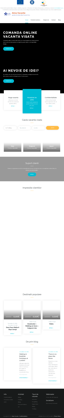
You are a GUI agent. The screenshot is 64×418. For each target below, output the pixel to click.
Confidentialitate (51, 97)
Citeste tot (9, 48)
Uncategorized (23, 374)
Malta (51, 324)
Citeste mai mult (23, 377)
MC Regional (55, 397)
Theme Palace (57, 416)
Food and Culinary (22, 404)
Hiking (19, 397)
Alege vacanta (13, 97)
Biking (19, 402)
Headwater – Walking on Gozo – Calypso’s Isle (32, 326)
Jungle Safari (35, 404)
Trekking (20, 399)
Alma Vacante (18, 13)
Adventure (34, 399)
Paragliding (35, 401)
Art (19, 406)
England (32, 146)
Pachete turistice (35, 20)
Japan (51, 146)
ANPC (5, 402)
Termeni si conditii (8, 399)
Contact (53, 20)
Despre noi (46, 20)
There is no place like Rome (52, 356)
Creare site (48, 397)
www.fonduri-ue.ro (58, 8)
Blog (59, 20)
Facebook (54, 403)
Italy (12, 146)
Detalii (13, 106)
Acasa (26, 20)
